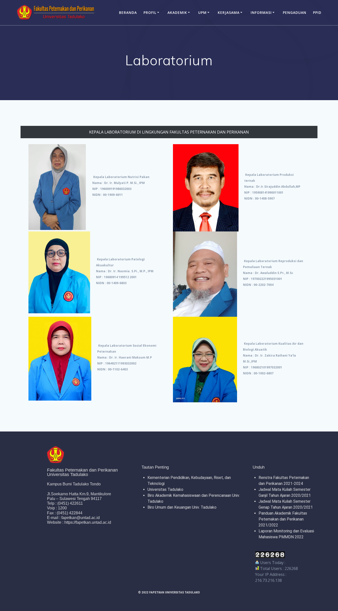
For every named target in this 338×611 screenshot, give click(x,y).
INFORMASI (261, 12)
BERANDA (128, 12)
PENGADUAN (294, 12)
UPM (202, 12)
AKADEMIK (177, 12)
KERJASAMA (229, 12)
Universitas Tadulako (165, 489)
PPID (317, 12)
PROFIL (150, 12)
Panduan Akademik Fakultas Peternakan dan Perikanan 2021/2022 (283, 519)
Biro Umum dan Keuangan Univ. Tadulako (182, 507)
